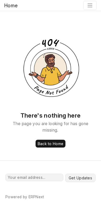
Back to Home (50, 143)
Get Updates (80, 178)
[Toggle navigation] (90, 5)
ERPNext (36, 196)
